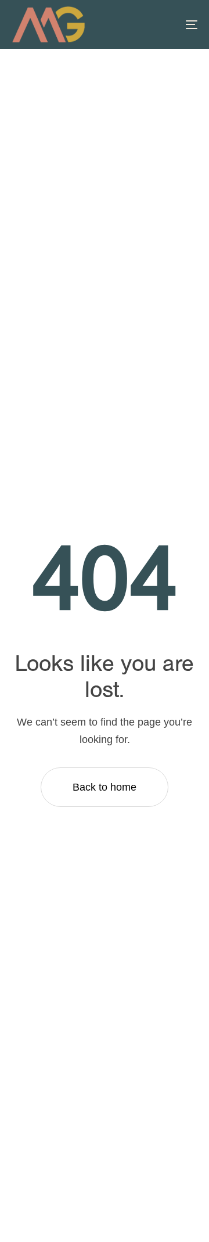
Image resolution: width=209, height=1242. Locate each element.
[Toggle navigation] (166, 24)
